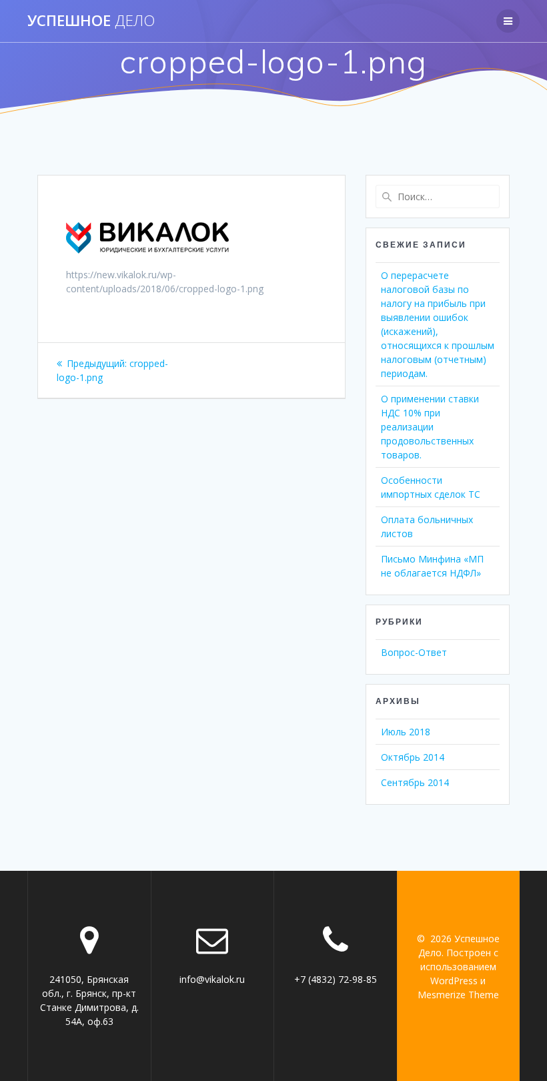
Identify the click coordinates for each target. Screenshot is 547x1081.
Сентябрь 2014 (415, 782)
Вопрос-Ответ (414, 652)
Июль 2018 (405, 731)
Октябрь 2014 (412, 757)
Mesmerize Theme (458, 994)
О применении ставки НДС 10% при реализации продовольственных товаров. (430, 426)
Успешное (91, 20)
